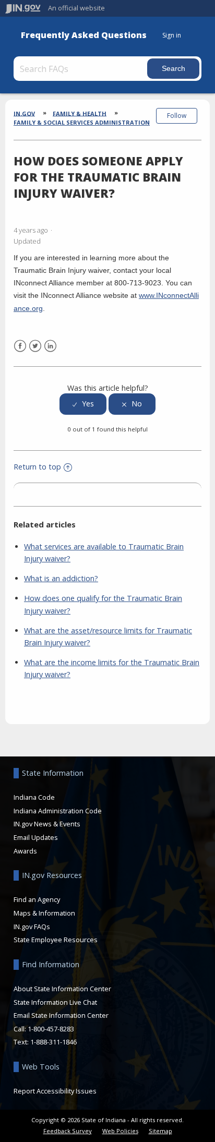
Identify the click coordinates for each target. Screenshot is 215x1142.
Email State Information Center (61, 1015)
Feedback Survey (67, 1131)
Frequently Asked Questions (84, 35)
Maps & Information (44, 913)
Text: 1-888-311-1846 (45, 1042)
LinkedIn (50, 346)
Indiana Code (34, 797)
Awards (25, 851)
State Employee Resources (56, 939)
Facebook (20, 346)
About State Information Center (62, 988)
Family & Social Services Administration (82, 122)
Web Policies (120, 1131)
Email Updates (36, 837)
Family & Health (79, 113)
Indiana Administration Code (58, 811)
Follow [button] (176, 115)
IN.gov (24, 113)
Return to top (37, 467)
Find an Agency (37, 899)
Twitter (35, 346)
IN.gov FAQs (32, 926)
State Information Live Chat (55, 1002)
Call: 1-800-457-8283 (44, 1029)
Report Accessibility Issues (55, 1091)
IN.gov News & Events (47, 824)
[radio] (82, 404)
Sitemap (160, 1131)
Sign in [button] (171, 35)
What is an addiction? (61, 578)
